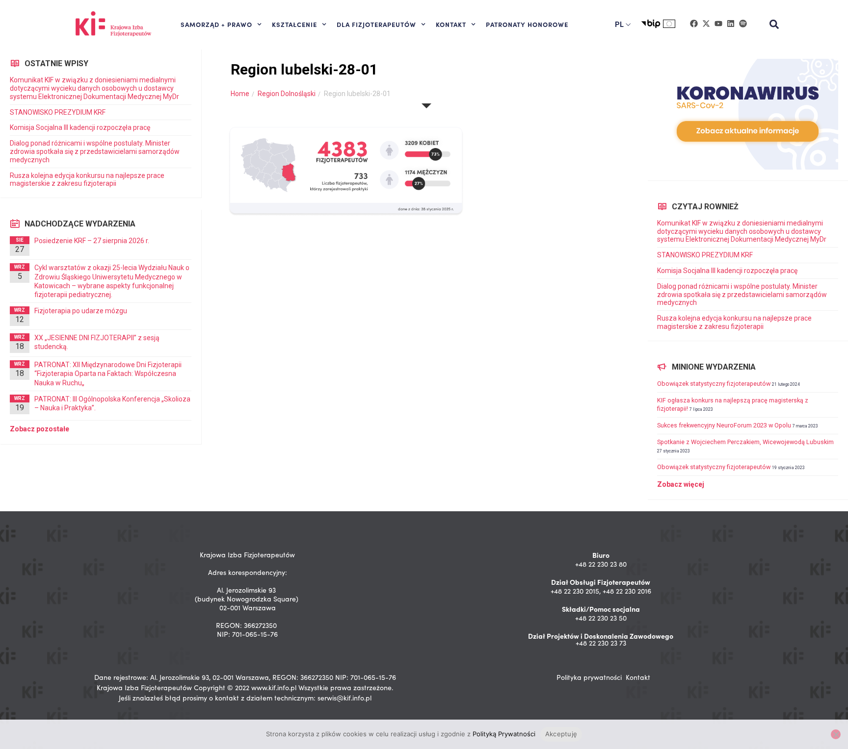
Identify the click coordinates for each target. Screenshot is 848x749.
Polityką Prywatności (504, 734)
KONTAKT (451, 24)
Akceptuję (561, 734)
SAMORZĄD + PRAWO (216, 24)
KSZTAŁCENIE (294, 24)
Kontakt (638, 677)
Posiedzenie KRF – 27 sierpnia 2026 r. (91, 241)
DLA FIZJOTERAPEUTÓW (376, 24)
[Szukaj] (774, 24)
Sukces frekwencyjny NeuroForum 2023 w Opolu (724, 425)
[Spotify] (743, 23)
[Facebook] (694, 23)
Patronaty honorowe (527, 24)
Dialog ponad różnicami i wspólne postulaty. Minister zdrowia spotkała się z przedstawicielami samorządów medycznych (95, 151)
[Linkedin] (731, 23)
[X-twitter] (706, 23)
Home (240, 94)
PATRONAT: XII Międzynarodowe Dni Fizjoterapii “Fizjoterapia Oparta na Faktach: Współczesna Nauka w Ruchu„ (108, 373)
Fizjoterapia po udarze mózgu (80, 311)
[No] (836, 734)
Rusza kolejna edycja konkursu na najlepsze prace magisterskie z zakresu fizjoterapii (87, 180)
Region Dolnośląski (287, 94)
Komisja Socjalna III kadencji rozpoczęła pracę (80, 127)
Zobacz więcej (680, 484)
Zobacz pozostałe (39, 429)
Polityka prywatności (589, 677)
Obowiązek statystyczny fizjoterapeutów (713, 383)
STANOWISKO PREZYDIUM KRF (58, 112)
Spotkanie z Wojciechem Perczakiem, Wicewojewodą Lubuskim (745, 442)
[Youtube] (718, 23)
